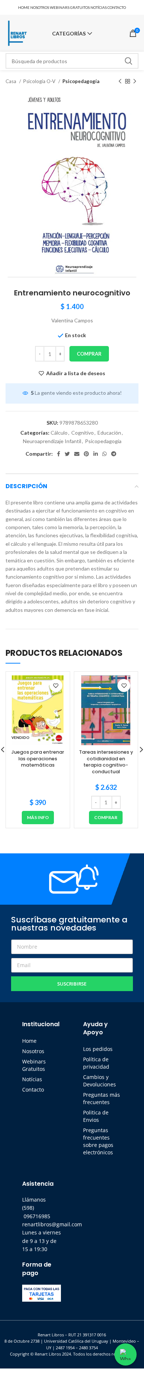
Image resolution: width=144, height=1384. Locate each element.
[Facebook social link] (58, 454)
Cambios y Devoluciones (99, 1080)
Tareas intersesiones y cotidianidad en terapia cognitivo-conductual (106, 762)
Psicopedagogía (80, 81)
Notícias (32, 1079)
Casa (11, 81)
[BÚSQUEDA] (128, 61)
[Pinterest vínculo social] (86, 454)
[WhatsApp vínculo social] (104, 454)
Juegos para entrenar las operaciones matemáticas (37, 758)
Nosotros (33, 1051)
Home (29, 1040)
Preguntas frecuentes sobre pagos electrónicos (98, 1141)
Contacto (33, 1089)
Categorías (69, 33)
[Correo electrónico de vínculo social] (77, 454)
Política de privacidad (96, 1063)
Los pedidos (98, 1048)
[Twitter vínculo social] (67, 454)
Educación (109, 432)
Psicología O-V (39, 81)
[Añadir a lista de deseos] (55, 685)
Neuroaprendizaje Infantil (52, 441)
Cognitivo (82, 432)
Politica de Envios (96, 1116)
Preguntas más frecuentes (101, 1098)
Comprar (89, 354)
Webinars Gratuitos (34, 1065)
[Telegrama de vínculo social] (114, 454)
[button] (106, 817)
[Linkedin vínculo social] (95, 454)
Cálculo (59, 432)
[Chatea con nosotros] (125, 1354)
